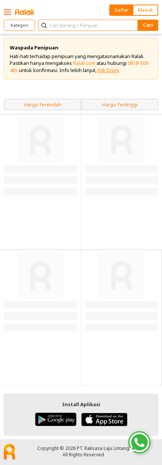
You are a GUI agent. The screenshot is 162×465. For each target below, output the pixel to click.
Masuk (145, 9)
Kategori (19, 25)
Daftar (121, 9)
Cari (148, 24)
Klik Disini (108, 70)
